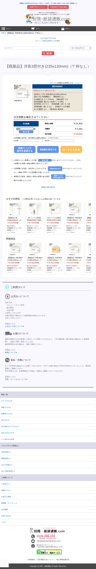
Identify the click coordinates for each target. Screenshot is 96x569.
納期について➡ (11, 352)
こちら (77, 83)
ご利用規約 (31, 559)
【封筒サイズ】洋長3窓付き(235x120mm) (49, 94)
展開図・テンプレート (9, 503)
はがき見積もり (7, 465)
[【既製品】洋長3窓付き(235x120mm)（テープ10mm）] (74, 209)
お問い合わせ (6, 516)
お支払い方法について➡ (14, 326)
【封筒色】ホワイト (41, 104)
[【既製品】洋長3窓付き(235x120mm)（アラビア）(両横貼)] (35, 249)
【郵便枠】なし (58, 97)
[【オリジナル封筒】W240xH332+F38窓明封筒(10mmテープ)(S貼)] (35, 209)
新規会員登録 (47, 41)
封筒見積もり (6, 452)
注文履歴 (57, 41)
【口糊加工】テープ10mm (43, 99)
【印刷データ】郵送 (62, 107)
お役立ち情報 (6, 497)
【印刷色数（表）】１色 (60, 104)
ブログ (3, 522)
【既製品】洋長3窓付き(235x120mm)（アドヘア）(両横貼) (15, 260)
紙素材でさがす (7, 414)
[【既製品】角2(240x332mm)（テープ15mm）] (15, 209)
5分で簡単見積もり (8, 471)
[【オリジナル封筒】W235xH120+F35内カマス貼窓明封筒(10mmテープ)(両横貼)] (55, 209)
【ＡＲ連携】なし (40, 109)
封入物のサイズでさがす (10, 426)
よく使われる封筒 (7, 439)
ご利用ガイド (6, 484)
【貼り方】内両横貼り (42, 97)
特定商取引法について (46, 559)
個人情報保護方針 (62, 559)
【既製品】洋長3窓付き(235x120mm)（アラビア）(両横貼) (35, 260)
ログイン (38, 41)
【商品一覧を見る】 (48, 187)
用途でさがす (6, 407)
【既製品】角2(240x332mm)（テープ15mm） (15, 220)
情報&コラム (5, 490)
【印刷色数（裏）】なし (42, 107)
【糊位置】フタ (62, 99)
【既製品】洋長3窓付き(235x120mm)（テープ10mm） (74, 220)
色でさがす (5, 420)
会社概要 (4, 509)
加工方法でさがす (7, 433)
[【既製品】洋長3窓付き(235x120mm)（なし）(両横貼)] (74, 249)
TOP (3, 33)
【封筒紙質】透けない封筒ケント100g (48, 102)
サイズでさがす (7, 401)
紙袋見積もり (6, 458)
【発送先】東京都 (56, 109)
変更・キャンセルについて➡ (16, 379)
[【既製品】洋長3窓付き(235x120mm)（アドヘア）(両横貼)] (15, 249)
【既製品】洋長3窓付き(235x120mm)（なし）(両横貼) (74, 260)
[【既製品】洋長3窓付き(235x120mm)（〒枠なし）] (22, 102)
